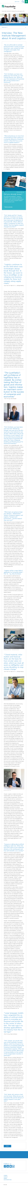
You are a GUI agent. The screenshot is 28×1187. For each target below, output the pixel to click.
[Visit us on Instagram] (13, 1166)
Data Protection (7, 1179)
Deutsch (17, 1)
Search (23, 1)
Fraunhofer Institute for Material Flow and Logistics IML (13, 11)
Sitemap (5, 1175)
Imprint (5, 1178)
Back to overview (8, 206)
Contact (6, 1176)
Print (7, 1146)
